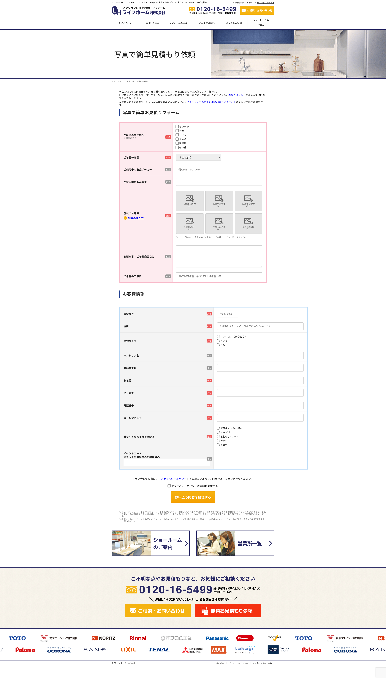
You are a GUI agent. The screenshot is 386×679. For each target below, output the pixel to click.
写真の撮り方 (235, 94)
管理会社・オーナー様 (262, 663)
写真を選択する (190, 205)
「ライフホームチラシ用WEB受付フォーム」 (211, 101)
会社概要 (220, 663)
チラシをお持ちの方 (265, 2)
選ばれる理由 (152, 22)
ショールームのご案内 (261, 23)
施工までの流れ (207, 22)
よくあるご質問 (234, 22)
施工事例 (248, 2)
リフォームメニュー (179, 22)
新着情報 (239, 2)
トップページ (125, 22)
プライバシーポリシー (174, 478)
